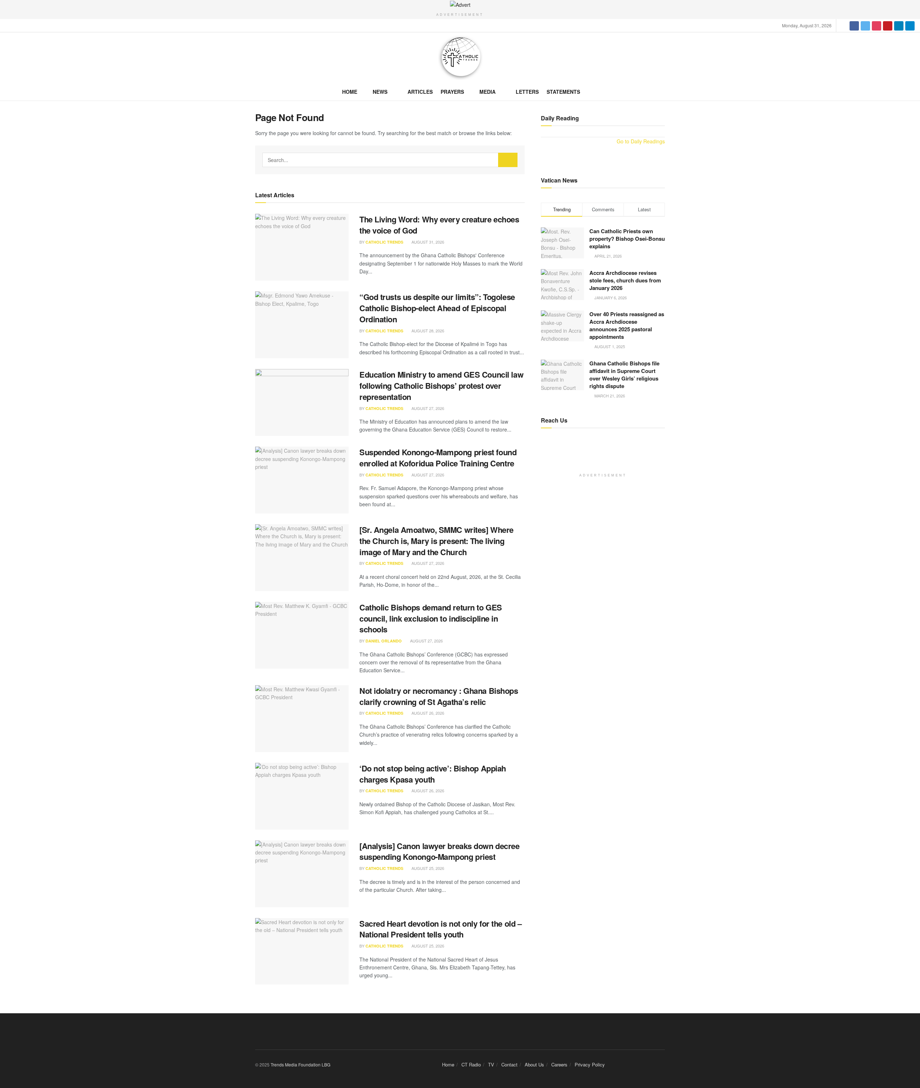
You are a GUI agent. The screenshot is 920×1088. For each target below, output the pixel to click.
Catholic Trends (384, 242)
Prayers (452, 91)
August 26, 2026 (427, 713)
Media (487, 91)
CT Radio (471, 1064)
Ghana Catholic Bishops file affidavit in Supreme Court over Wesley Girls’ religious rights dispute (624, 374)
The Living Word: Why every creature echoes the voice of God (439, 224)
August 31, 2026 (427, 242)
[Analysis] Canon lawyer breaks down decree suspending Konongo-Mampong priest (439, 851)
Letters (527, 91)
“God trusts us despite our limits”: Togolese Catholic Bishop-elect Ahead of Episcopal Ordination (437, 308)
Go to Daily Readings (641, 141)
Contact (509, 1064)
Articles (420, 91)
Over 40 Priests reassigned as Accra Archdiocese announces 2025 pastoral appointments (626, 325)
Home (349, 91)
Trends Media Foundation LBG (300, 1064)
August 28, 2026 (427, 330)
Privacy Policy (590, 1064)
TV (491, 1064)
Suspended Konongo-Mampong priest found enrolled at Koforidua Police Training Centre (437, 457)
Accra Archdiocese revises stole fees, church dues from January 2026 (625, 280)
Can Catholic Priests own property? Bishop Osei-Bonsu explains (627, 238)
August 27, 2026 (427, 408)
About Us (534, 1064)
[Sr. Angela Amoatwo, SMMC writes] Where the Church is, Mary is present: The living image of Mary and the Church (436, 541)
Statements (563, 91)
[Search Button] (508, 160)
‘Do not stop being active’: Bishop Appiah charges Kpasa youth (432, 773)
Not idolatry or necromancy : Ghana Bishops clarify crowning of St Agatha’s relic (438, 696)
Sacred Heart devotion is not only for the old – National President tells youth (440, 929)
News (380, 91)
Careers (559, 1064)
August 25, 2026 (427, 868)
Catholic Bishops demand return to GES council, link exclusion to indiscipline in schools (430, 618)
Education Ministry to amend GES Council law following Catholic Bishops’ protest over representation (441, 385)
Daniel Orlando (383, 641)
